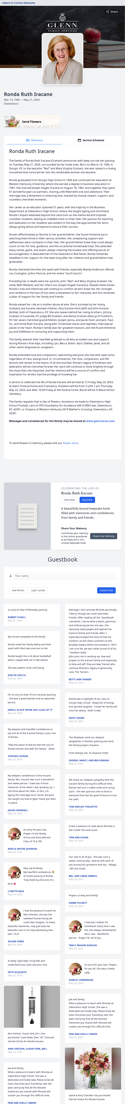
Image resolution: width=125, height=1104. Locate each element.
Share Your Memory (103, 536)
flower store (70, 443)
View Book (69, 499)
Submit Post (106, 590)
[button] (32, 1007)
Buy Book (87, 499)
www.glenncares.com (100, 421)
